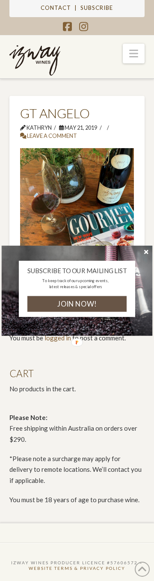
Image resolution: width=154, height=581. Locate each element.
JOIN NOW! (77, 303)
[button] (77, 270)
